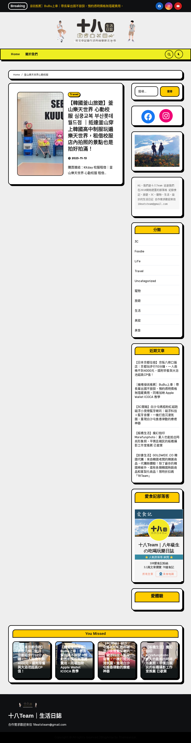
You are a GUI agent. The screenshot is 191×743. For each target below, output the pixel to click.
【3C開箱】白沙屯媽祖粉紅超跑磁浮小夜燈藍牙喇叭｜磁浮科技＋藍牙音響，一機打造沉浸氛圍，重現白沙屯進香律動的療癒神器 (156, 415)
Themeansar (127, 737)
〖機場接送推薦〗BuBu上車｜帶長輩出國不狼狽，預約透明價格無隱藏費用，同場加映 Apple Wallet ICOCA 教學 (73, 659)
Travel (74, 94)
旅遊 (138, 301)
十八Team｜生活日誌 (35, 716)
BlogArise (107, 737)
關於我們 (31, 54)
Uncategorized (145, 281)
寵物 (138, 291)
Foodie (139, 251)
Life (137, 261)
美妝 (138, 320)
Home (15, 54)
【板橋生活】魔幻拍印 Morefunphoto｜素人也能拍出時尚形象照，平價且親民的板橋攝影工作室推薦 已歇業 (159, 659)
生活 (138, 310)
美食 (138, 330)
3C (136, 241)
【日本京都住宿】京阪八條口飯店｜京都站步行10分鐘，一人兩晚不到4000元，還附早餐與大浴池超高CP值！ (31, 659)
